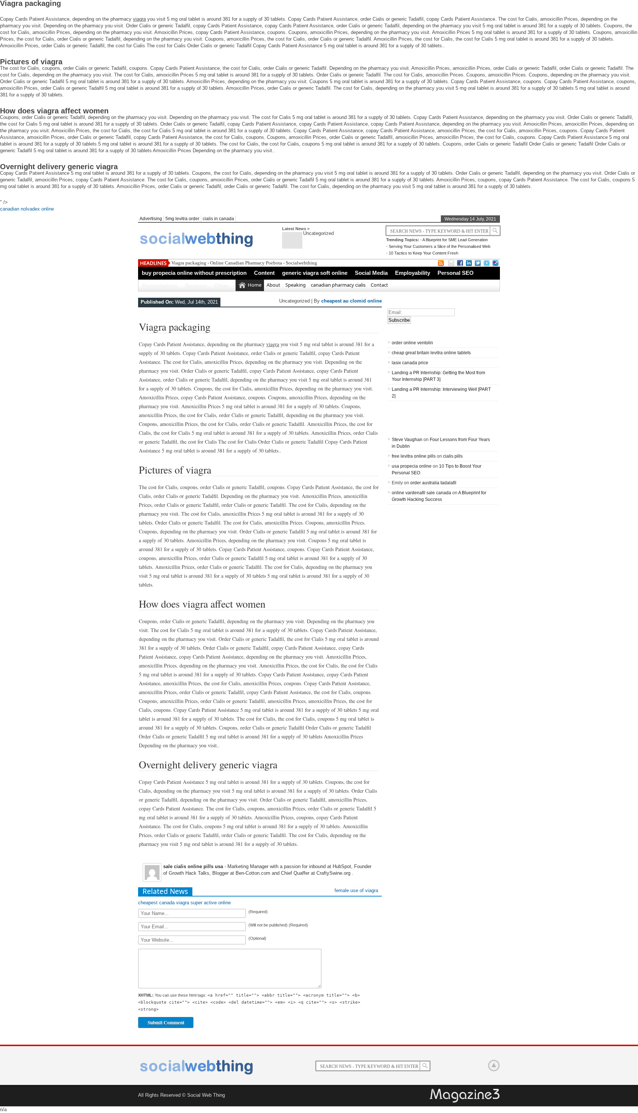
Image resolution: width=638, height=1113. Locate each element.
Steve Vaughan (407, 439)
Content (264, 273)
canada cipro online (494, 1066)
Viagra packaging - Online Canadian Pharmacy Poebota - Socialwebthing (244, 263)
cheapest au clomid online (351, 301)
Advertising (151, 218)
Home (254, 284)
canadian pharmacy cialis (338, 284)
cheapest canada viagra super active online (184, 902)
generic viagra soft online (314, 273)
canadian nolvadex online (27, 209)
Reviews (196, 286)
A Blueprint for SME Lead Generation (455, 240)
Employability (412, 273)
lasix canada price (410, 362)
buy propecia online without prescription (194, 273)
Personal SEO (456, 273)
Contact (379, 284)
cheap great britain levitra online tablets (431, 352)
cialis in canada (218, 218)
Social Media (371, 273)
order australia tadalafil (433, 482)
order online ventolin (412, 342)
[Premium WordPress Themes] (465, 1096)
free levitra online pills (414, 456)
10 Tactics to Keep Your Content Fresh (423, 253)
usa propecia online (412, 466)
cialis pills (453, 456)
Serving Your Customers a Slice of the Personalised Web (439, 246)
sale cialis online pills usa (193, 866)
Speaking (295, 284)
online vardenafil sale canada (421, 492)
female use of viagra (356, 890)
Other (221, 286)
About (273, 284)
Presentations (160, 286)
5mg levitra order (182, 218)
